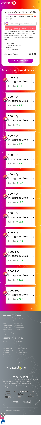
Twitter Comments (22, 348)
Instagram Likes (6, 318)
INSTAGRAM (7, 315)
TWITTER (20, 341)
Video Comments (7, 346)
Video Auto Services (7, 354)
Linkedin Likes (21, 354)
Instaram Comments (7, 329)
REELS (4, 323)
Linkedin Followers (22, 352)
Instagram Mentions (7, 334)
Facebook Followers (19, 327)
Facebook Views (18, 323)
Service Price (11, 54)
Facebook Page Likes (19, 318)
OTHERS (20, 338)
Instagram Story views (8, 331)
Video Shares (6, 359)
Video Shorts (6, 352)
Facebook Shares (18, 329)
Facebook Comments (19, 325)
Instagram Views (7, 327)
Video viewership (7, 341)
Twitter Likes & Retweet (23, 346)
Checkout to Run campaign (21, 60)
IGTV (4, 321)
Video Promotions (9, 338)
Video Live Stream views (8, 356)
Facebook (18, 315)
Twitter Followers (22, 344)
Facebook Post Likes (19, 321)
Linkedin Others (22, 356)
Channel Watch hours (8, 350)
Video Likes (5, 344)
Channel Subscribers (7, 348)
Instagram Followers (7, 325)
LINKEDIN (20, 350)
